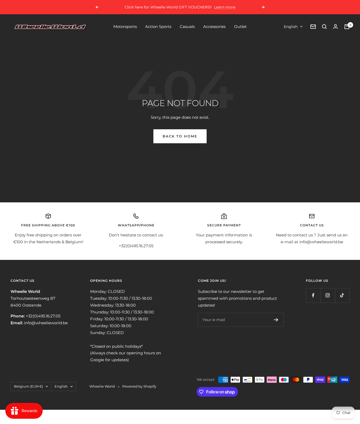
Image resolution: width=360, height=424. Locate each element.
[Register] (276, 320)
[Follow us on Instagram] (327, 295)
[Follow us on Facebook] (313, 295)
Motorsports (125, 26)
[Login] (335, 26)
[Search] (324, 26)
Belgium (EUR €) (28, 386)
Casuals (187, 26)
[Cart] (346, 26)
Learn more (224, 7)
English (291, 26)
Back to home (180, 136)
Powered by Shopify (139, 386)
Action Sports (158, 26)
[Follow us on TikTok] (342, 295)
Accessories (214, 26)
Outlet (240, 26)
